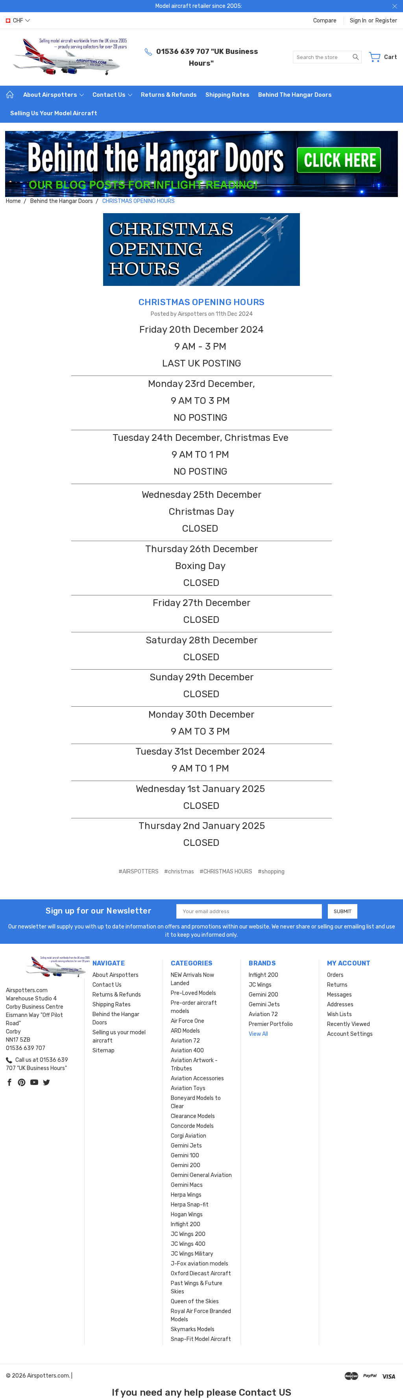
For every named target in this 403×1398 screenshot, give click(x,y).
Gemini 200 (185, 1165)
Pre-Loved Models (193, 993)
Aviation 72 (185, 1040)
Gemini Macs (187, 1185)
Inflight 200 (185, 1224)
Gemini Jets (186, 1145)
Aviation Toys (188, 1088)
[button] (201, 164)
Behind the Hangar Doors (295, 94)
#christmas (179, 871)
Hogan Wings (187, 1214)
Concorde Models (192, 1126)
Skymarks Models (192, 1329)
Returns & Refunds (169, 94)
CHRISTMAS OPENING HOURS (202, 302)
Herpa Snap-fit (190, 1204)
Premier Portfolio (271, 1024)
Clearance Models (193, 1116)
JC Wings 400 (188, 1244)
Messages (339, 994)
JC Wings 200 (188, 1234)
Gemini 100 (185, 1155)
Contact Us (109, 94)
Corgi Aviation (188, 1136)
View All (258, 1034)
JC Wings (260, 985)
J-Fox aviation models (199, 1263)
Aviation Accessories (197, 1078)
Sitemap (103, 1050)
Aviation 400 (187, 1050)
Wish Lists (339, 1014)
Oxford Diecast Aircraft (201, 1273)
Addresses (340, 1004)
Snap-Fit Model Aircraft (201, 1339)
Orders (335, 975)
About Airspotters (50, 94)
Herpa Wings (186, 1195)
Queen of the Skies (195, 1301)
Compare (324, 20)
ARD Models (185, 1031)
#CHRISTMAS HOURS (226, 871)
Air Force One (187, 1021)
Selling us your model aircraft (53, 113)
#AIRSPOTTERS (138, 871)
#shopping (271, 871)
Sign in (358, 20)
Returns (337, 985)
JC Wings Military (192, 1254)
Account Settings (350, 1034)
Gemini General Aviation (201, 1175)
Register (386, 20)
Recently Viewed (348, 1024)
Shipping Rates (227, 94)
